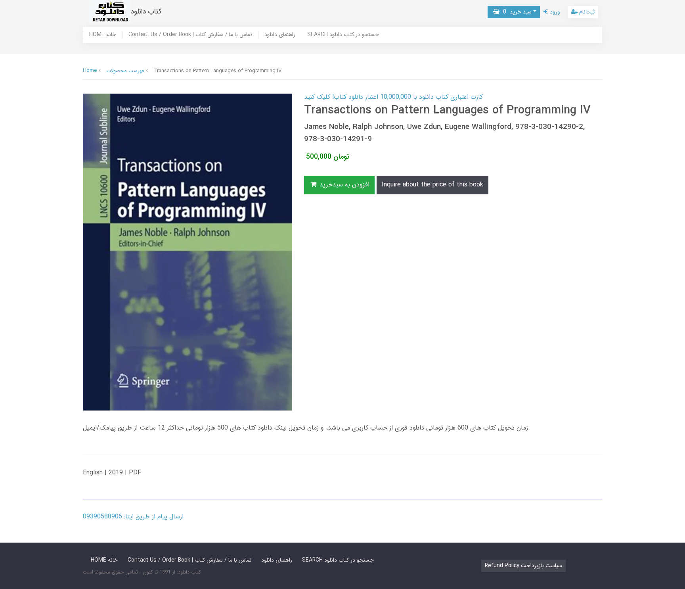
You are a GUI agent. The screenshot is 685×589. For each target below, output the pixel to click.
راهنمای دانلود (279, 35)
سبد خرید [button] (515, 12)
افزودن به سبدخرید (343, 185)
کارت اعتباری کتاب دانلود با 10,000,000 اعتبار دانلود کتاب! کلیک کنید (393, 97)
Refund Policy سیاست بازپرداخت (523, 565)
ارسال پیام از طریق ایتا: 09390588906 (133, 517)
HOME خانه (102, 35)
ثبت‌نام (586, 12)
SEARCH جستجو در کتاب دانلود (343, 35)
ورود (554, 12)
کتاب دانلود (146, 11)
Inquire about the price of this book (432, 185)
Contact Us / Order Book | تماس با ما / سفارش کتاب (190, 35)
